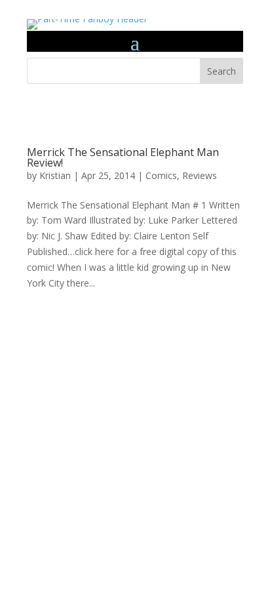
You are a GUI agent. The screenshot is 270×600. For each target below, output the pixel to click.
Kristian (55, 175)
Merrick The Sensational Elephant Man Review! (123, 157)
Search (221, 71)
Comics (161, 175)
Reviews (199, 175)
